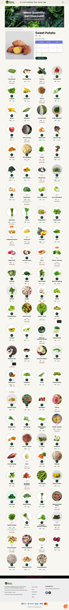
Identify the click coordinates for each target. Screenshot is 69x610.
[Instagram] (49, 592)
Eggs (44, 2)
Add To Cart (57, 313)
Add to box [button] (26, 76)
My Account (34, 592)
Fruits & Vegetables (27, 2)
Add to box (41, 58)
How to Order (35, 587)
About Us (34, 594)
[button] (32, 33)
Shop (33, 596)
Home (6, 29)
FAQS (33, 589)
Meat (35, 2)
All (20, 2)
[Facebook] (46, 592)
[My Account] (63, 2)
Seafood (40, 2)
